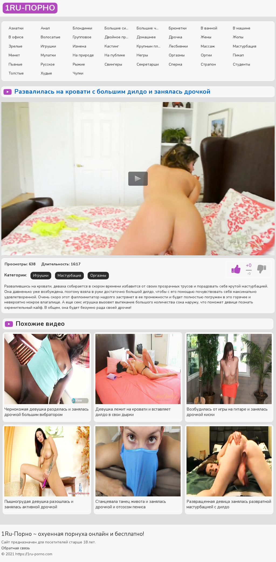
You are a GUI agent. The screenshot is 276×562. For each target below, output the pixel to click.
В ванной (209, 28)
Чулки (78, 73)
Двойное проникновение (117, 37)
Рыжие (79, 64)
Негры (142, 55)
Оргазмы (177, 55)
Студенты (241, 64)
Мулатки (48, 55)
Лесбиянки (178, 46)
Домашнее (146, 37)
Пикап (238, 55)
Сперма (175, 64)
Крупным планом (149, 46)
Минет (14, 55)
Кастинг (112, 46)
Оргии (206, 55)
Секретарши (148, 64)
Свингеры (113, 64)
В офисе (16, 37)
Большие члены (149, 28)
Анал (45, 28)
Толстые (16, 73)
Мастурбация (244, 46)
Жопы (238, 37)
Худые (46, 73)
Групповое (82, 37)
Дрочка (175, 37)
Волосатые (50, 37)
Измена (79, 46)
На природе (83, 55)
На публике (115, 55)
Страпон (208, 64)
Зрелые (15, 46)
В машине (241, 28)
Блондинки (82, 28)
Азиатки (16, 28)
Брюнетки (178, 28)
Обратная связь (15, 548)
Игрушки (48, 46)
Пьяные (15, 64)
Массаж (208, 46)
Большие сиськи (117, 28)
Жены (206, 37)
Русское (48, 64)
